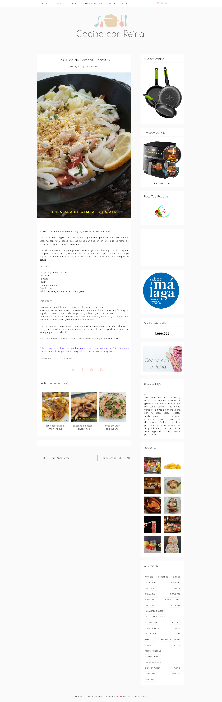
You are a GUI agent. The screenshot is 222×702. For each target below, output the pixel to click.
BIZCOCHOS (163, 577)
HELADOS (175, 605)
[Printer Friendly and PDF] (101, 370)
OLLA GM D (175, 622)
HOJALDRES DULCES (154, 611)
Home (45, 3)
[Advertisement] (162, 247)
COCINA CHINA (151, 583)
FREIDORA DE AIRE (172, 600)
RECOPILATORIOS (152, 657)
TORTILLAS (175, 674)
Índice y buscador (120, 3)
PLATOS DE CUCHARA (170, 639)
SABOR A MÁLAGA (153, 662)
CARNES (176, 577)
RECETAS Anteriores (56, 458)
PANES (177, 628)
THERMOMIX (150, 674)
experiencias (151, 600)
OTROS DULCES (152, 628)
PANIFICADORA (151, 634)
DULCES (176, 588)
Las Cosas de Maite (137, 696)
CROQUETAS (150, 588)
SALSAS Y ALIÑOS (153, 668)
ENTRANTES (175, 594)
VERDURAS (149, 679)
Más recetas (93, 3)
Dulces (59, 3)
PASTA (177, 634)
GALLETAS (149, 605)
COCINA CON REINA (94, 696)
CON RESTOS (174, 583)
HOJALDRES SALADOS (155, 617)
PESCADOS (150, 639)
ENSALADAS (47, 358)
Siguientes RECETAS (116, 458)
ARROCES (149, 577)
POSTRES (176, 645)
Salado (75, 3)
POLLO (148, 645)
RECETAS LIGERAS (64, 358)
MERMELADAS (151, 622)
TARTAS (177, 668)
